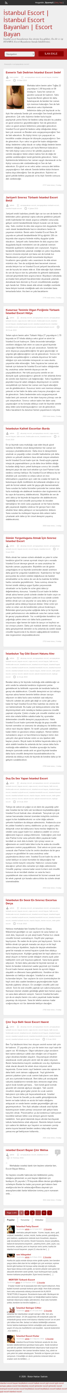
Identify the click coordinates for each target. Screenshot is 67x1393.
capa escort (22, 321)
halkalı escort (39, 1383)
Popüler (11, 1220)
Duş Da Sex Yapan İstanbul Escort (27, 778)
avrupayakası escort (33, 77)
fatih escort (32, 321)
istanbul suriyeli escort (42, 324)
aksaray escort (26, 318)
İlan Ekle (51, 53)
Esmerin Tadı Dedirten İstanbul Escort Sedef (33, 72)
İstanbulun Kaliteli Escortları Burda (28, 428)
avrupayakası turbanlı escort (48, 205)
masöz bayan (35, 671)
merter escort (46, 671)
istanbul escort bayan (40, 664)
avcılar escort (19, 1389)
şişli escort (49, 1383)
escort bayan (46, 77)
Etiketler (39, 1220)
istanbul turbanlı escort (45, 327)
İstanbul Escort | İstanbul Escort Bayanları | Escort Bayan (27, 23)
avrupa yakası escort (8, 1386)
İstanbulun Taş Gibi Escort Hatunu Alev (30, 653)
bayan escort (23, 549)
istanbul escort (45, 436)
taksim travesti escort (43, 674)
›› (49, 1213)
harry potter (14, 77)
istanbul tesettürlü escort (38, 668)
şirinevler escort (41, 1386)
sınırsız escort (17, 674)
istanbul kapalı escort (14, 208)
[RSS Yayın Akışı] (6, 2)
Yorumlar (25, 1220)
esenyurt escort (6, 1389)
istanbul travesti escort (27, 327)
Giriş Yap (58, 3)
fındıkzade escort (43, 321)
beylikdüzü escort (26, 1383)
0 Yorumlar (48, 1229)
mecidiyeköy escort (26, 1386)
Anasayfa (7, 64)
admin (12, 205)
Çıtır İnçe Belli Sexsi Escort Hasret (27, 1022)
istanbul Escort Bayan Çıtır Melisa (27, 1150)
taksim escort (29, 674)
